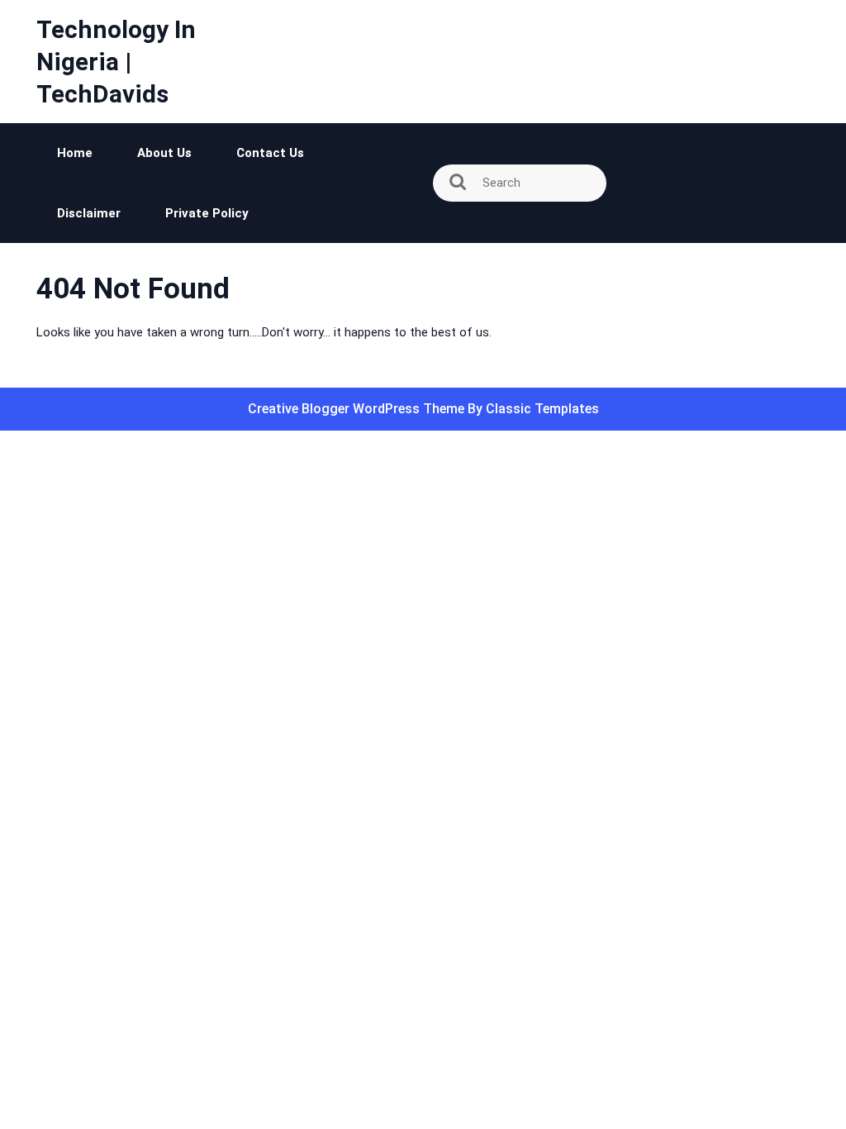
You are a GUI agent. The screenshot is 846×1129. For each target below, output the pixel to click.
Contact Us (270, 152)
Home (75, 152)
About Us (164, 152)
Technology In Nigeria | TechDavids (116, 61)
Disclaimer (89, 213)
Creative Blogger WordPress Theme (358, 409)
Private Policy (207, 213)
